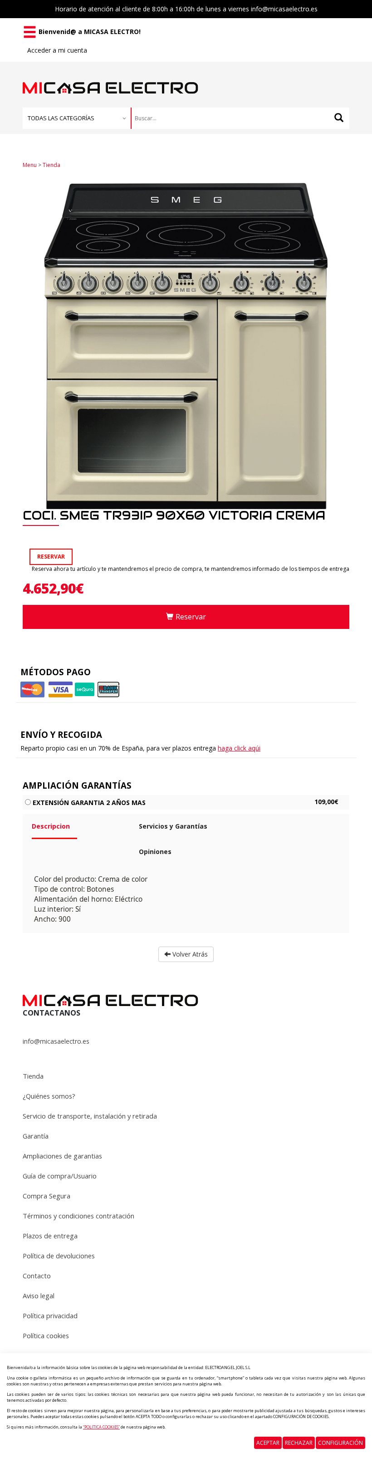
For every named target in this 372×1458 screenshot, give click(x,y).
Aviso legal (38, 1295)
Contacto (37, 1275)
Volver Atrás (189, 954)
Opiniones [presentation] (155, 851)
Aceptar (267, 1443)
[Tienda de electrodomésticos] (110, 78)
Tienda (51, 165)
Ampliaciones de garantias (62, 1155)
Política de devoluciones (59, 1255)
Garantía (36, 1135)
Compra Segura (46, 1195)
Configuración (340, 1443)
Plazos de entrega (50, 1235)
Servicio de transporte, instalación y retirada (90, 1115)
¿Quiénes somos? (49, 1095)
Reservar (191, 617)
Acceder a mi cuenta (57, 50)
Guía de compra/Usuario (60, 1175)
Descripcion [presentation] (51, 826)
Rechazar (299, 1443)
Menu (30, 165)
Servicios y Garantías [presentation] (173, 826)
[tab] (78, 830)
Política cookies (46, 1335)
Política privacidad (50, 1315)
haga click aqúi (239, 748)
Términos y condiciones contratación (78, 1215)
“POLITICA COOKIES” (101, 1427)
